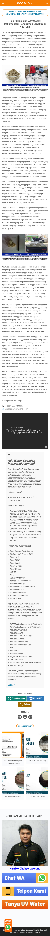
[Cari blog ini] (46, 3)
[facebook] (20, 717)
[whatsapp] (30, 717)
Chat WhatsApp (18, 698)
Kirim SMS (37, 698)
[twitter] (25, 717)
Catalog (11, 685)
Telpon (27, 704)
